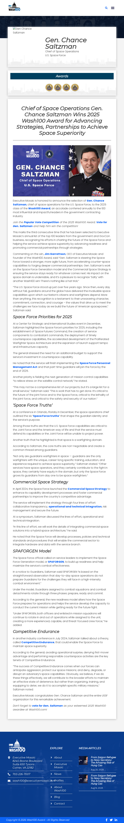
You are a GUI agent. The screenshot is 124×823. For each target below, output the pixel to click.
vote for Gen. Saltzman (47, 706)
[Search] (106, 8)
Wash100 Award (39, 208)
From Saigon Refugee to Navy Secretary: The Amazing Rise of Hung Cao (103, 761)
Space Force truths (46, 416)
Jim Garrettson (55, 254)
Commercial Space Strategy (87, 489)
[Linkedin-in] (116, 820)
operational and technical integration (75, 506)
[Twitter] (111, 820)
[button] (112, 8)
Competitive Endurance (37, 642)
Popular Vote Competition (41, 222)
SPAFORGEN (56, 562)
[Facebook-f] (106, 820)
